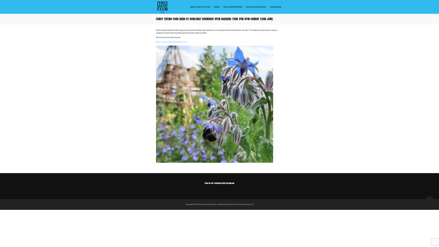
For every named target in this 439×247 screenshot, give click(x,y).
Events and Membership (233, 7)
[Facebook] (216, 188)
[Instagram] (222, 188)
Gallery (217, 7)
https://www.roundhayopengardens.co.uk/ (171, 42)
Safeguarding (275, 7)
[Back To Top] (429, 199)
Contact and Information (256, 7)
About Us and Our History (200, 7)
